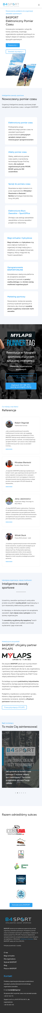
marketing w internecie (26, 939)
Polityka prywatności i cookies (12, 945)
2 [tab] (18, 793)
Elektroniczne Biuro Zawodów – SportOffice (19, 212)
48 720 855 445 (9, 1004)
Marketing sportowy (16, 296)
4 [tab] (22, 793)
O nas (6, 952)
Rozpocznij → (12, 45)
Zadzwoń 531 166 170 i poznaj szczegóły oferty (21, 386)
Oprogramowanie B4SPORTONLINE (15, 268)
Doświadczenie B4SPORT (21, 905)
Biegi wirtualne (9, 956)
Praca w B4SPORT (10, 968)
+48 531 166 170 (8, 996)
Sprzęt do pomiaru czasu (19, 184)
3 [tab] (20, 793)
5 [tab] (24, 793)
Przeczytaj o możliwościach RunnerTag (21, 376)
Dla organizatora (9, 959)
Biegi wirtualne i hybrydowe (19, 238)
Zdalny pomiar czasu (17, 152)
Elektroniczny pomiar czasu (20, 122)
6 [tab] (25, 793)
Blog (5, 965)
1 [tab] (16, 793)
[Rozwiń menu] (39, 5)
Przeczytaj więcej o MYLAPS (14, 707)
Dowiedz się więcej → (15, 51)
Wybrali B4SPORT (10, 962)
